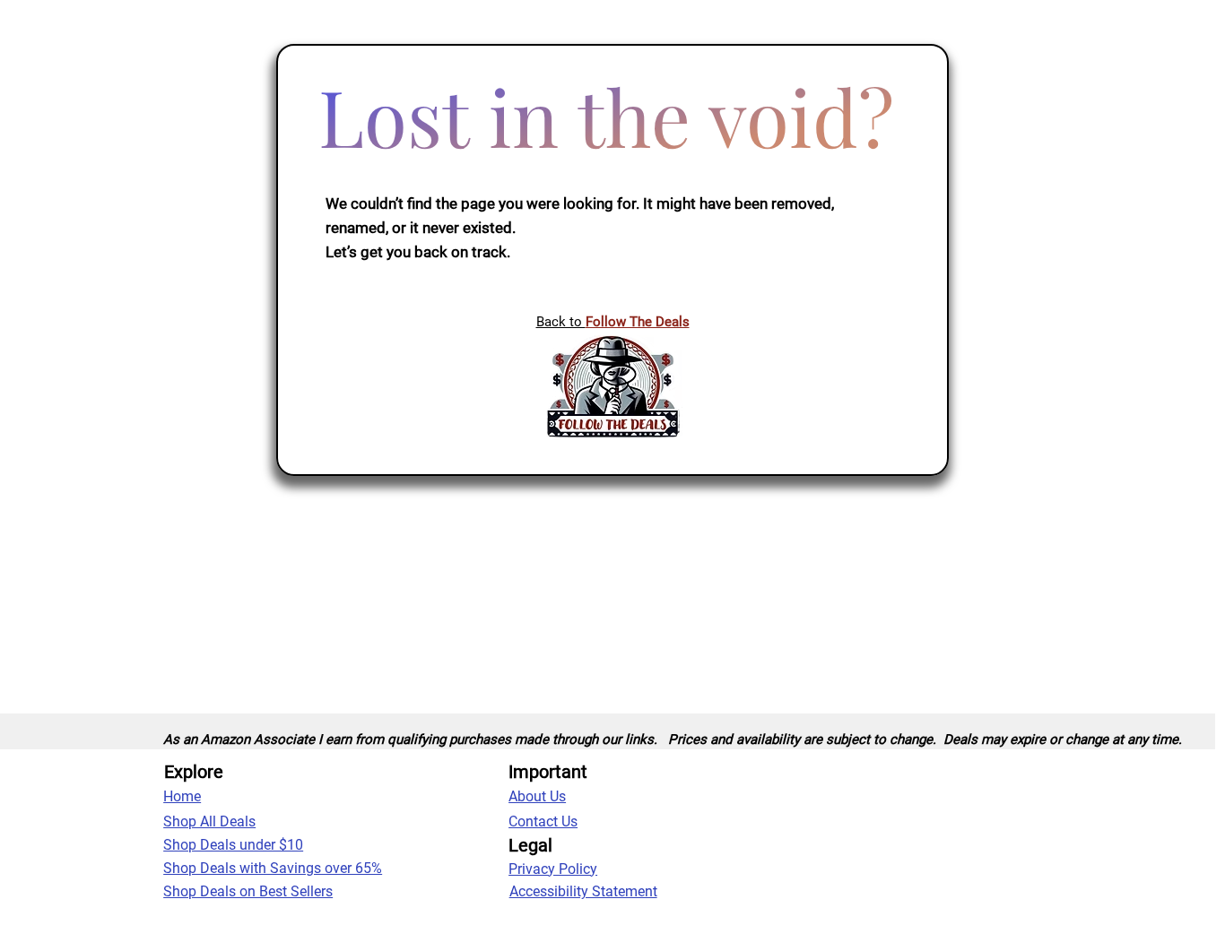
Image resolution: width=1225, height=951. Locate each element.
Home (182, 796)
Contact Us (543, 821)
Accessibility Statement (583, 891)
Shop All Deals (209, 821)
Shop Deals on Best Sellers (248, 891)
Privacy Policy (552, 869)
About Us (537, 796)
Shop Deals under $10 (233, 844)
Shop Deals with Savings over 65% (272, 868)
